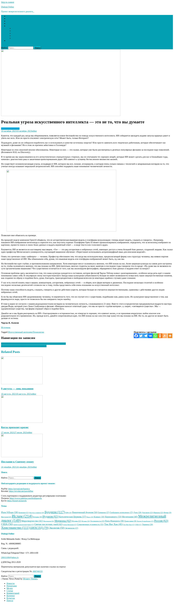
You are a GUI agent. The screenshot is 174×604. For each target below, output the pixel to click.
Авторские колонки (10, 128)
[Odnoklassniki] (160, 335)
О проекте (11, 40)
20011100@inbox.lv (10, 557)
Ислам (22, 516)
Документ (147, 512)
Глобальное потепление (121, 512)
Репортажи (12, 21)
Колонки (16, 28)
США (7, 524)
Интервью (16, 33)
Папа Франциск (114, 521)
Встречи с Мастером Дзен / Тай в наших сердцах (23, 346)
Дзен (137, 512)
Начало (10, 16)
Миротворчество (32, 521)
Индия (167, 513)
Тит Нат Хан (129, 524)
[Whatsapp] (155, 335)
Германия (103, 512)
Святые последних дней (48, 524)
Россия (161, 520)
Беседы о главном (36, 512)
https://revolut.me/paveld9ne (21, 491)
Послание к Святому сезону (17, 461)
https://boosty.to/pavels (17, 501)
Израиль (158, 513)
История (37, 517)
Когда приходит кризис (15, 427)
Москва (76, 521)
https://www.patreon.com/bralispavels (26, 498)
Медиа (10, 23)
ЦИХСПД (39, 527)
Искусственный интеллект (20, 332)
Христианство (15, 527)
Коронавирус (113, 517)
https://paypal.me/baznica (19, 489)
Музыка (86, 521)
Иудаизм (50, 516)
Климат (99, 517)
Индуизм (6, 517)
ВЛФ (68, 512)
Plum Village (9, 512)
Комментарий (18, 31)
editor (34, 131)
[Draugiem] (164, 335)
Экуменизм (71, 528)
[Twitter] (141, 335)
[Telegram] (145, 335)
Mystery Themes (30, 579)
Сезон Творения (70, 524)
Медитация (130, 516)
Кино (90, 517)
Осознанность (97, 521)
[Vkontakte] (150, 335)
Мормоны (63, 520)
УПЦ (138, 524)
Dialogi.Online (7, 7)
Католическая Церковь (72, 516)
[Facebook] (136, 335)
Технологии (38, 332)
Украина (147, 524)
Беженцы (24, 513)
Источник (5, 327)
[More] (170, 335)
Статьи (10, 26)
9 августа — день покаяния (17, 388)
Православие (130, 521)
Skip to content (7, 2)
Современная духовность (90, 524)
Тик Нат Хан (113, 524)
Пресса (15, 36)
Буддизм (55, 512)
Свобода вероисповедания (23, 524)
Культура (16, 38)
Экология (56, 527)
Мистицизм (48, 521)
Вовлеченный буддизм (84, 512)
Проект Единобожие (145, 521)
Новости (11, 18)
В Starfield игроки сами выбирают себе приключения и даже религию (33, 343)
